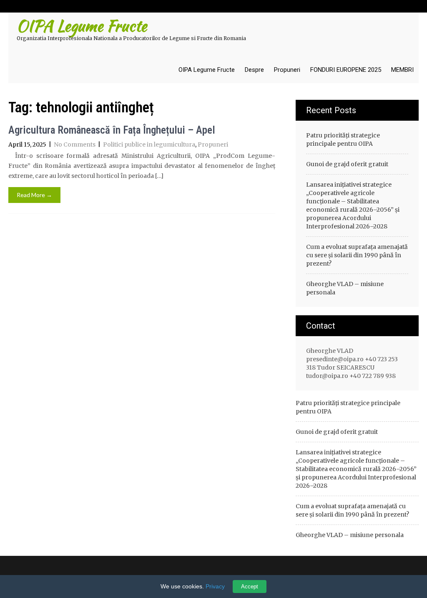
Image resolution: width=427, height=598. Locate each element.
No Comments (74, 144)
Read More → (34, 194)
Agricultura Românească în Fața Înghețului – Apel (111, 130)
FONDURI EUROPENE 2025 (345, 69)
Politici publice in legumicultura (149, 144)
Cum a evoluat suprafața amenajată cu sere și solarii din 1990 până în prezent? (357, 255)
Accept (249, 586)
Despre (254, 69)
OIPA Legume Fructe (206, 69)
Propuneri (287, 69)
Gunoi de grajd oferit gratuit (347, 164)
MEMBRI (402, 69)
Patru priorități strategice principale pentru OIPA (343, 139)
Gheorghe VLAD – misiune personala (345, 288)
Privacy (215, 586)
